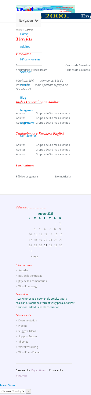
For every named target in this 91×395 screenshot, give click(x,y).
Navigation (26, 20)
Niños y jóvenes (30, 59)
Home (24, 34)
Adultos (25, 46)
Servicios (25, 72)
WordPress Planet (29, 352)
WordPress (21, 375)
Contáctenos (28, 135)
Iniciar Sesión (8, 385)
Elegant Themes (38, 370)
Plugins (22, 325)
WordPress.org (27, 286)
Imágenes (26, 110)
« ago (34, 256)
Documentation (27, 320)
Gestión (25, 85)
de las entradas (30, 275)
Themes (23, 341)
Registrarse (27, 123)
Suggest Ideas (27, 331)
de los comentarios (32, 281)
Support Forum (27, 336)
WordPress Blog (28, 347)
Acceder (23, 270)
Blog (23, 97)
